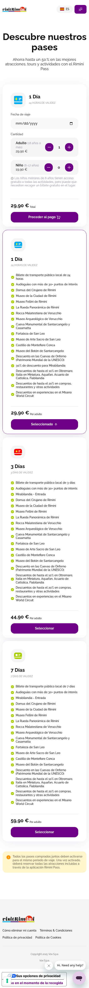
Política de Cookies (48, 937)
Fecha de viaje (20, 114)
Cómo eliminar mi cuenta (19, 930)
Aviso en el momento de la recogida (34, 983)
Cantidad (17, 134)
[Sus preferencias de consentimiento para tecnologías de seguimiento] (7, 981)
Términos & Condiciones (56, 930)
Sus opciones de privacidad (38, 976)
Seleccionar (44, 628)
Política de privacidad (17, 937)
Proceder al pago (42, 217)
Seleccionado (42, 424)
